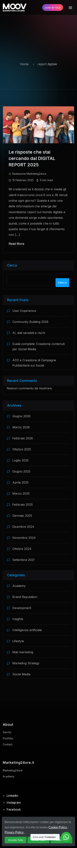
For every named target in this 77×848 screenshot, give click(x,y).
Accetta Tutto (15, 840)
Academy (19, 586)
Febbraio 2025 (22, 504)
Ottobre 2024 (21, 549)
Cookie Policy (58, 827)
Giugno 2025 (21, 471)
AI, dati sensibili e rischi (28, 333)
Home (24, 64)
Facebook (14, 809)
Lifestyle (18, 641)
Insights (17, 619)
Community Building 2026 (30, 322)
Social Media (21, 674)
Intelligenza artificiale (27, 630)
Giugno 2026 (21, 416)
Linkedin (12, 795)
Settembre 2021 (23, 560)
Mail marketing (22, 652)
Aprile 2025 (20, 482)
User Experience (24, 311)
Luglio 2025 (20, 460)
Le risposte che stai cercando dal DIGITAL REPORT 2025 (32, 158)
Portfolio (8, 738)
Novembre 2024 (24, 538)
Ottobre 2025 (21, 449)
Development (21, 608)
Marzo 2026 (21, 427)
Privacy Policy (14, 832)
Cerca (12, 265)
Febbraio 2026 (22, 438)
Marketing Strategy (25, 663)
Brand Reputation (24, 597)
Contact (7, 744)
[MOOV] (15, 7)
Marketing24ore (13, 770)
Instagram (14, 802)
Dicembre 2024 (23, 527)
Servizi (7, 732)
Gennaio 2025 (22, 515)
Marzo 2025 (21, 493)
